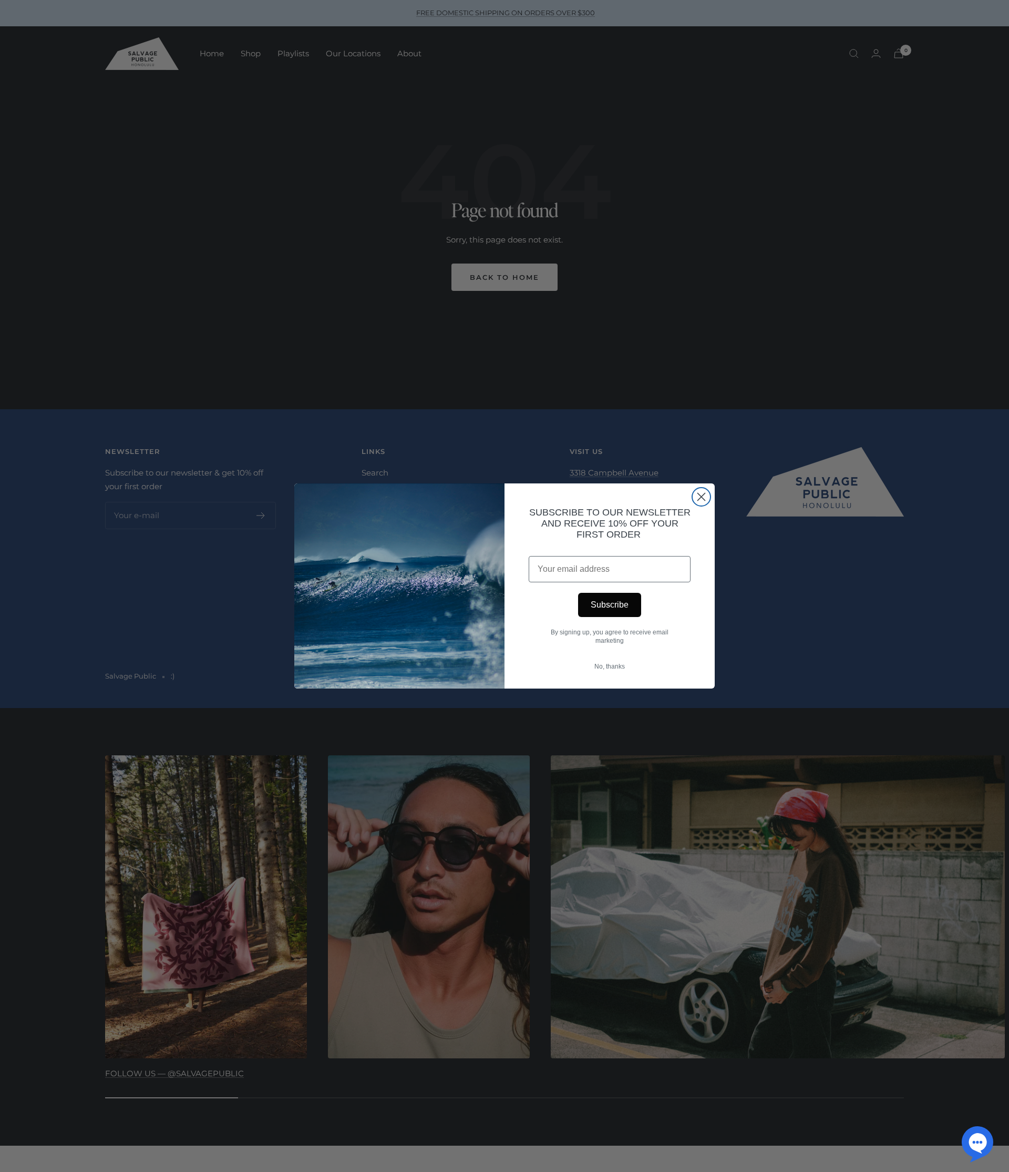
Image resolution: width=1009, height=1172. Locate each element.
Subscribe (610, 604)
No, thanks (609, 666)
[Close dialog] (701, 497)
